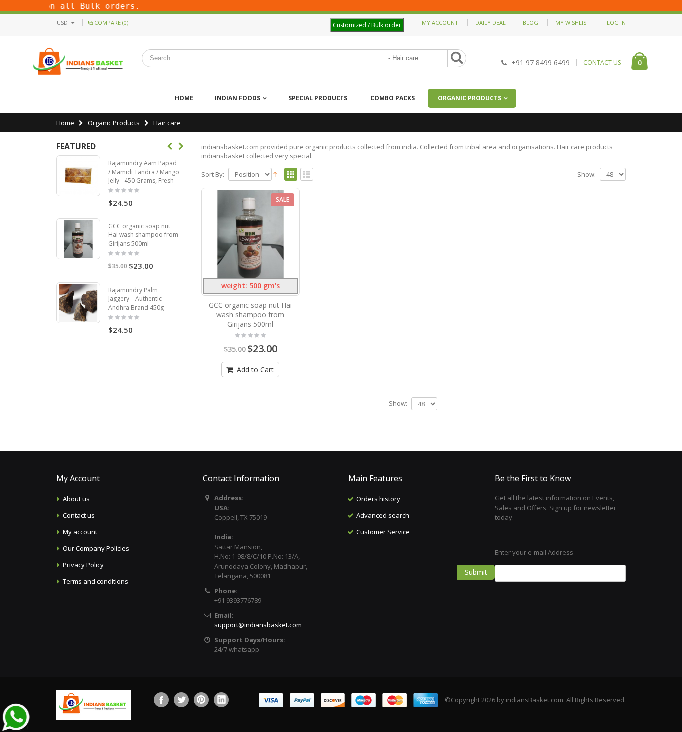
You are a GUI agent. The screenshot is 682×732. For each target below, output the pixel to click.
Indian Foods (237, 98)
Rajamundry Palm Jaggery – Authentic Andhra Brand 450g (136, 299)
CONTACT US (602, 63)
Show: (586, 174)
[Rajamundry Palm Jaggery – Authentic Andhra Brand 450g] (78, 303)
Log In (616, 22)
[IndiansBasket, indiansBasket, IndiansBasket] (78, 62)
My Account (440, 22)
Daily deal (490, 22)
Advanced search (382, 515)
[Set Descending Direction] (275, 173)
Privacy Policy (83, 564)
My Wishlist (572, 22)
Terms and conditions (95, 581)
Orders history (378, 498)
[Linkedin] (221, 699)
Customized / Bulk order (367, 25)
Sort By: (212, 174)
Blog (530, 22)
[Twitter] (181, 699)
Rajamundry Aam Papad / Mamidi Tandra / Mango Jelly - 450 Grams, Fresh (143, 172)
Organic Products (469, 98)
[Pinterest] (201, 699)
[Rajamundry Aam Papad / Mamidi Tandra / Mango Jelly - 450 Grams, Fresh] (78, 176)
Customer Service (383, 531)
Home (65, 122)
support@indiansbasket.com (258, 624)
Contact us (79, 515)
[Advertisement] (413, 590)
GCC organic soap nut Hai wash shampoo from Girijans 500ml (250, 314)
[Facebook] (161, 699)
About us (76, 498)
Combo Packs (392, 98)
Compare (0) (111, 22)
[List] (306, 174)
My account (80, 531)
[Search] (457, 58)
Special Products (317, 98)
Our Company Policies (96, 548)
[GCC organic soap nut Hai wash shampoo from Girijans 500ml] (250, 234)
